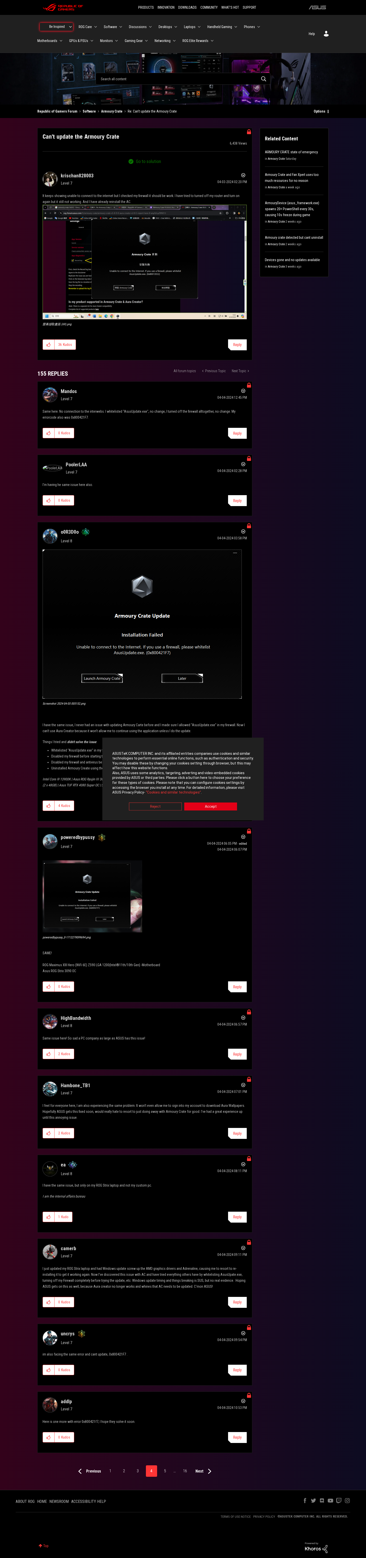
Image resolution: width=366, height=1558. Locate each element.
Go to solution (148, 161)
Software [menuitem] (110, 27)
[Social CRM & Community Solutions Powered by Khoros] (316, 1547)
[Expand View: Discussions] (150, 26)
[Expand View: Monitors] (116, 40)
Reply (237, 344)
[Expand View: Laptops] (199, 26)
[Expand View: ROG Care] (95, 26)
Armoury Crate (111, 111)
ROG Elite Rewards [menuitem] (195, 41)
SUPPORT (249, 7)
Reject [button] (155, 806)
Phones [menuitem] (249, 27)
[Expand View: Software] (120, 26)
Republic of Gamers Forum (57, 111)
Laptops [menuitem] (189, 27)
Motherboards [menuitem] (47, 41)
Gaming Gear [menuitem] (134, 41)
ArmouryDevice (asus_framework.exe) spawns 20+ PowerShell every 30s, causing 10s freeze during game (292, 209)
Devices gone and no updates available (292, 260)
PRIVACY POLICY (264, 1516)
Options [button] (319, 111)
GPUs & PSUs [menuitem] (78, 41)
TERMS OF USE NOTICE (236, 1516)
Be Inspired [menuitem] (57, 27)
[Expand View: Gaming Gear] (146, 40)
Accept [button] (211, 806)
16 (185, 1471)
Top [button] (46, 1546)
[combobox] (183, 79)
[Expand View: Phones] (258, 26)
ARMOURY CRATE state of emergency (291, 152)
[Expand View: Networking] (174, 40)
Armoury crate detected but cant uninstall (294, 238)
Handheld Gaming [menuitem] (219, 27)
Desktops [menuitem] (165, 27)
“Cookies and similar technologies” (173, 793)
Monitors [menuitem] (106, 41)
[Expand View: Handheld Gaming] (235, 26)
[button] (145, 262)
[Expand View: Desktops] (175, 26)
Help (312, 34)
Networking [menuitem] (163, 41)
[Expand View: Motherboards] (61, 40)
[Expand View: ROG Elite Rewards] (212, 40)
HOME (42, 1501)
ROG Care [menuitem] (85, 27)
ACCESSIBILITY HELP (88, 1501)
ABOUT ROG (25, 1501)
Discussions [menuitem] (138, 27)
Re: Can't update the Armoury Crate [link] (152, 111)
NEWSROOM (59, 1501)
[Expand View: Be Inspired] (70, 27)
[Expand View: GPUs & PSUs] (91, 40)
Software (89, 111)
